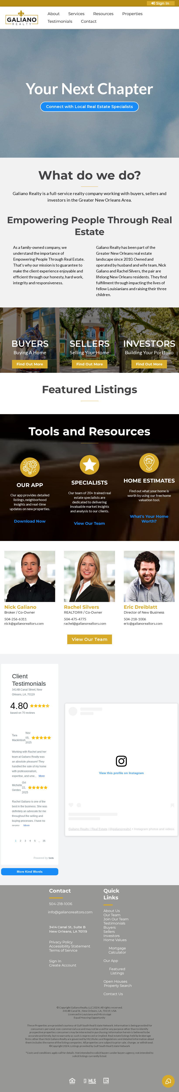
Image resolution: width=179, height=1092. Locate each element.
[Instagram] (71, 1063)
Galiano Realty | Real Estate (88, 829)
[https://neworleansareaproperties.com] (21, 17)
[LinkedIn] (96, 1063)
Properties (132, 13)
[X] (83, 1063)
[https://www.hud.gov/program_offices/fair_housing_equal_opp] (39, 1081)
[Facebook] (58, 1063)
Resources (103, 13)
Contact (88, 21)
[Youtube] (108, 1063)
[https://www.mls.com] (89, 1081)
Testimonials (60, 21)
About (54, 13)
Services (76, 13)
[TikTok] (120, 1063)
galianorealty (121, 829)
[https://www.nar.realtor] (139, 1081)
